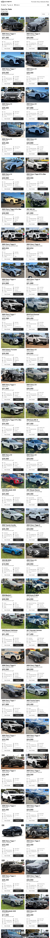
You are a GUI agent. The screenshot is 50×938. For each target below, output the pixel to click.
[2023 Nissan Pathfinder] (12, 621)
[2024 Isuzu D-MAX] (37, 586)
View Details (7, 48)
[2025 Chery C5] (37, 59)
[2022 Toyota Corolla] (12, 516)
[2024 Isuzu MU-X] (37, 410)
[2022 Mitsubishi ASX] (12, 480)
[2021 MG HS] (37, 200)
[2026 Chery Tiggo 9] (12, 656)
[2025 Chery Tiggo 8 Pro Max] (37, 165)
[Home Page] (6, 2)
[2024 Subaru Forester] (12, 340)
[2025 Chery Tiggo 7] (12, 59)
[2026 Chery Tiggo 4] (12, 796)
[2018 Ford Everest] (37, 305)
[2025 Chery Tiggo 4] (12, 24)
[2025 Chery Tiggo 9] (12, 235)
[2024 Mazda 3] (12, 586)
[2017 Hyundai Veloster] (37, 621)
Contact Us (18, 48)
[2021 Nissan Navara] (37, 480)
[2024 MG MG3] (12, 551)
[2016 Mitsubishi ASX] (12, 902)
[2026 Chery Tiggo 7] (12, 691)
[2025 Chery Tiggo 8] (37, 516)
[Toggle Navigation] (48, 5)
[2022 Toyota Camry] (37, 691)
